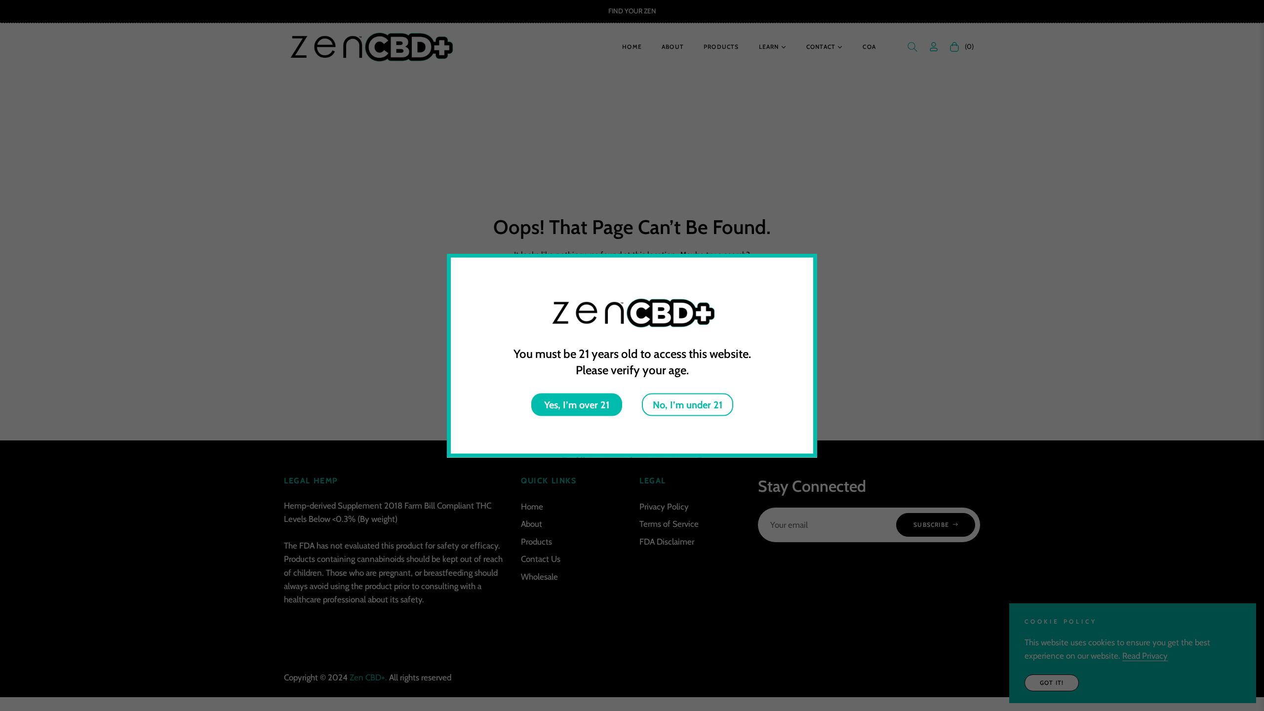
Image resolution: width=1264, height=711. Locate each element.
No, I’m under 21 (687, 404)
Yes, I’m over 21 (576, 404)
